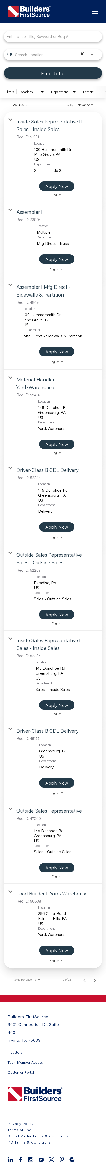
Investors (15, 1052)
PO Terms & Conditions (29, 1142)
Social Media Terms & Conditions (38, 1135)
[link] (53, 157)
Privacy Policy (21, 1123)
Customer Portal (21, 1072)
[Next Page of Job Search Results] (95, 979)
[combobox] (50, 36)
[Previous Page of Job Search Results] (85, 979)
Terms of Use (19, 1129)
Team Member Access (25, 1062)
